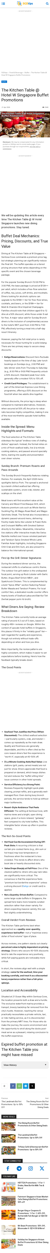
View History (10, 1065)
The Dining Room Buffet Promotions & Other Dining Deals (37, 1104)
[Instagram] (31, 1169)
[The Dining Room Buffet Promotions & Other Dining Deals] (8, 1126)
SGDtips (4, 72)
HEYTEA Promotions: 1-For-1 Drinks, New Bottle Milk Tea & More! (31, 1185)
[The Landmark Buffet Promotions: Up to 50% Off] (8, 1138)
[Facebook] (13, 1086)
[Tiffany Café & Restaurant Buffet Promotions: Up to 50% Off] (8, 1150)
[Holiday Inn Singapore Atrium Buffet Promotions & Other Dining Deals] (8, 1244)
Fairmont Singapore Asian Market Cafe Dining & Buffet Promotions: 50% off (33, 1199)
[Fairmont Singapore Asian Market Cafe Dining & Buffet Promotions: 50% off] (8, 1201)
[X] (32, 1086)
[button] (47, 3)
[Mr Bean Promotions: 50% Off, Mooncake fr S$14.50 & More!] (8, 1230)
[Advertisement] (25, 40)
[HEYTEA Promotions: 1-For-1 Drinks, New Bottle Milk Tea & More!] (8, 1187)
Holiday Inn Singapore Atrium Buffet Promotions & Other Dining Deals (33, 1242)
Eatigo (26, 886)
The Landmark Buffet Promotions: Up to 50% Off (12, 1104)
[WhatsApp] (19, 1086)
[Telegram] (25, 1086)
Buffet (27, 72)
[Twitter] (42, 1169)
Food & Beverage (16, 72)
